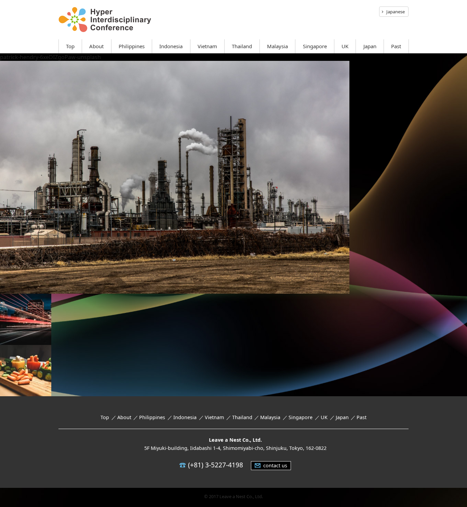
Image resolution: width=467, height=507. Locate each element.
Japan (369, 46)
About (96, 46)
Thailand (242, 46)
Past (396, 46)
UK (345, 46)
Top (70, 46)
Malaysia (277, 46)
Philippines (132, 46)
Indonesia (171, 46)
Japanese (395, 12)
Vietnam (207, 46)
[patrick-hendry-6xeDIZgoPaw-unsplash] (174, 289)
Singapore (315, 46)
